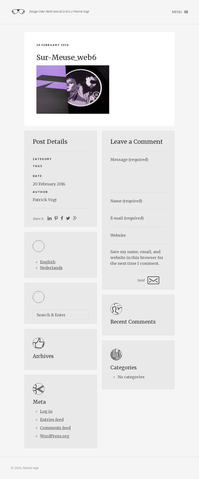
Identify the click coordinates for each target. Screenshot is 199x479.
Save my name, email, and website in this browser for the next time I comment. (136, 257)
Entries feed (52, 419)
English (47, 261)
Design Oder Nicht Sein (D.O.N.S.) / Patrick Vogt (18, 12)
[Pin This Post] (56, 218)
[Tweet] (68, 218)
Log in (46, 411)
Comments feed (55, 427)
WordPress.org (54, 435)
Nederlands (51, 267)
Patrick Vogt (45, 199)
